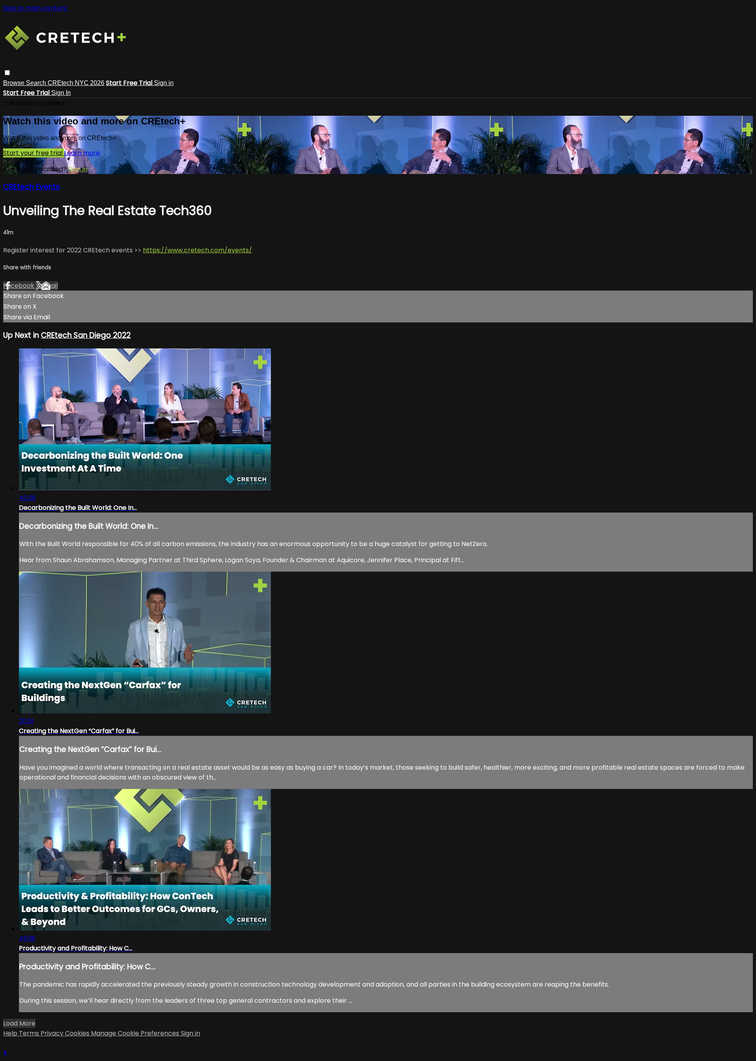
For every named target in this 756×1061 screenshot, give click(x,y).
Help (11, 1033)
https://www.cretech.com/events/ (197, 250)
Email (49, 285)
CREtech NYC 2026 (76, 83)
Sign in (164, 83)
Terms (30, 1033)
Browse (14, 83)
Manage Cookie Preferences (136, 1033)
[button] (7, 72)
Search (37, 83)
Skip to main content (35, 8)
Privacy (53, 1033)
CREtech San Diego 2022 (86, 335)
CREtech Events (31, 186)
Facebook (19, 285)
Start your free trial (33, 152)
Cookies (78, 1033)
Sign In (61, 92)
